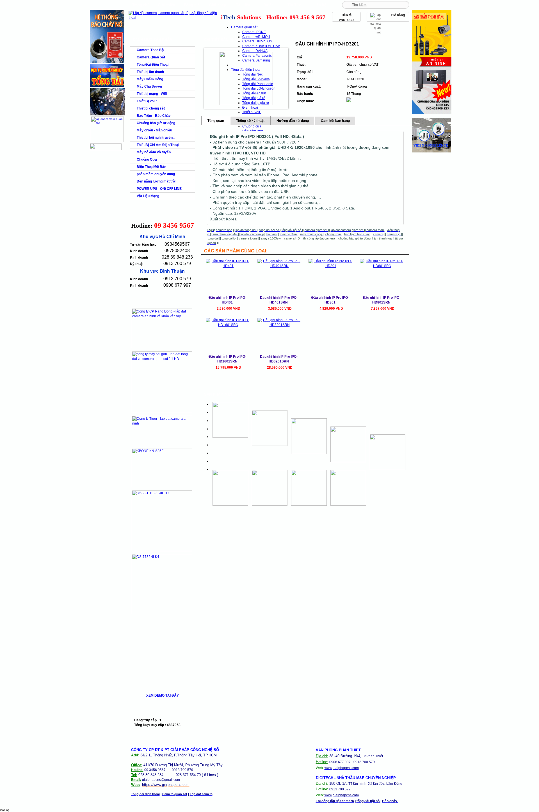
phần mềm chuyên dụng (156, 174)
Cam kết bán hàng (335, 121)
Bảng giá (192, 5)
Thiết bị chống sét (151, 108)
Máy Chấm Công (150, 79)
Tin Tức (294, 5)
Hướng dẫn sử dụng (293, 121)
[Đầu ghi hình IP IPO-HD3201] (246, 78)
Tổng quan (215, 121)
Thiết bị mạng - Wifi (152, 94)
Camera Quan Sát (151, 57)
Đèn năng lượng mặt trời (156, 181)
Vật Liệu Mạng (148, 196)
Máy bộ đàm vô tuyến (154, 152)
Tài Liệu (243, 5)
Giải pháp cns (217, 6)
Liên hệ (319, 5)
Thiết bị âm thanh (150, 72)
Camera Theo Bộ (150, 50)
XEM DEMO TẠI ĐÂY (162, 695)
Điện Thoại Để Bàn (151, 167)
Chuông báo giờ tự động (156, 123)
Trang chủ (141, 5)
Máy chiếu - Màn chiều (154, 130)
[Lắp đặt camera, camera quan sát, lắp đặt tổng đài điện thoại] (174, 18)
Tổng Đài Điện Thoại (152, 65)
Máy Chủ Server (150, 86)
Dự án (268, 5)
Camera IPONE (254, 32)
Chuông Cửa (147, 159)
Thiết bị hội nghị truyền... (156, 138)
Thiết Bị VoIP (147, 101)
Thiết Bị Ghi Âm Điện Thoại (158, 145)
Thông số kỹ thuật (250, 121)
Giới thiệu (166, 5)
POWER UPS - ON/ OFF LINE (159, 189)
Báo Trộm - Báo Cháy (154, 116)
